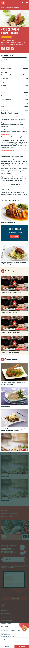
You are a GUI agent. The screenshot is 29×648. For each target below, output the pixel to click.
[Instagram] (7, 516)
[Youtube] (11, 516)
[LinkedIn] (5, 516)
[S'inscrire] (26, 559)
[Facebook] (2, 516)
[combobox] (3, 59)
